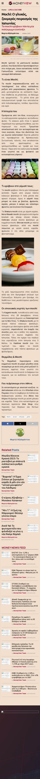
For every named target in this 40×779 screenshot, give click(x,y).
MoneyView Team (8, 470)
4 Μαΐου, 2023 (26, 33)
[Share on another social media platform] (32, 423)
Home (4, 10)
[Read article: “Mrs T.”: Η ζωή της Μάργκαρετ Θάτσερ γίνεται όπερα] (33, 513)
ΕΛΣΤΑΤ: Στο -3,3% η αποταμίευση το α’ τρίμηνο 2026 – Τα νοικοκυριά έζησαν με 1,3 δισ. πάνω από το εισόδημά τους (25, 557)
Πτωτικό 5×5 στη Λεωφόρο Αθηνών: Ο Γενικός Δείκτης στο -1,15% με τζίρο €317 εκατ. (24, 662)
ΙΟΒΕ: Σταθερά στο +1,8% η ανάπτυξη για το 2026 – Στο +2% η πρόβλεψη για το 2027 (25, 675)
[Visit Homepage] (20, 3)
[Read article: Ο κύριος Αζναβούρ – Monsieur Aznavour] (33, 500)
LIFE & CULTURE (15, 10)
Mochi (9, 417)
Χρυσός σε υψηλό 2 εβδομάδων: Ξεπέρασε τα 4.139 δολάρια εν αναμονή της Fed (25, 633)
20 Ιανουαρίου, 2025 (8, 539)
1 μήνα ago (31, 564)
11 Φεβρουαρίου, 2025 (8, 521)
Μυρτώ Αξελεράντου (10, 33)
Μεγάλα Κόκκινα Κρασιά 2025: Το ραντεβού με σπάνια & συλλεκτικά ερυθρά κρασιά (13, 461)
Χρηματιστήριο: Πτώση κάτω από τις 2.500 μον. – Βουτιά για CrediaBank (24, 689)
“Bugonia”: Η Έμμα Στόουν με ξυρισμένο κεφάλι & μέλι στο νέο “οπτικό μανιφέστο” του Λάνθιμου (13, 482)
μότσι (28, 417)
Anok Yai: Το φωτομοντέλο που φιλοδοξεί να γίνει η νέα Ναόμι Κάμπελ (12, 529)
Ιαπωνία (21, 417)
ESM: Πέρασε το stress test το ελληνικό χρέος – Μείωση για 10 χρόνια (25, 572)
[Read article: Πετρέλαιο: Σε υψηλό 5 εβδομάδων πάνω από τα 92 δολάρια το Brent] (6, 619)
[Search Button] (37, 3)
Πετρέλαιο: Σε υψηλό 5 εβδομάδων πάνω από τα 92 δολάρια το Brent (23, 619)
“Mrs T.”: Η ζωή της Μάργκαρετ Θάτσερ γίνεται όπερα (12, 513)
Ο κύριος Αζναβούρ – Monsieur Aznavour (13, 499)
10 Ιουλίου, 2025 (7, 506)
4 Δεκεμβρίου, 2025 (8, 472)
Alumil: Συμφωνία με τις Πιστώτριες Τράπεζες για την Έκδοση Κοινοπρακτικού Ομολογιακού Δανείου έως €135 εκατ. (25, 603)
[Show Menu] (3, 3)
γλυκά (15, 417)
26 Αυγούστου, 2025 (8, 493)
